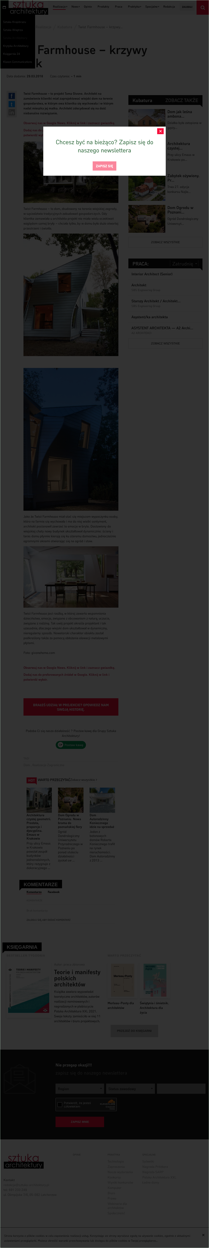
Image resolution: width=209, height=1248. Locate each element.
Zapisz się (104, 165)
